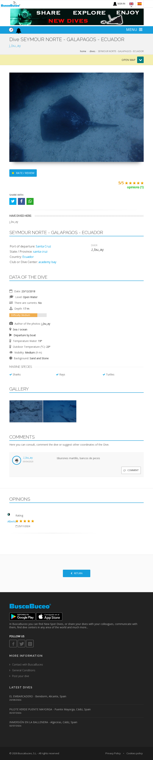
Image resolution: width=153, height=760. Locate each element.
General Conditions (23, 670)
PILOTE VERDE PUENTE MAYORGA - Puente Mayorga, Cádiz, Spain (50, 709)
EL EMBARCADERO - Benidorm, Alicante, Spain (37, 696)
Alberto (11, 521)
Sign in (121, 3)
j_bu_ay (28, 457)
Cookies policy (135, 753)
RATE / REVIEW (24, 173)
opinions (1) (135, 187)
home (83, 51)
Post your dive (20, 676)
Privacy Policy (113, 753)
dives (92, 51)
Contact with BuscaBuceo (27, 664)
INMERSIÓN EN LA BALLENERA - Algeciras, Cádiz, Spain (43, 722)
